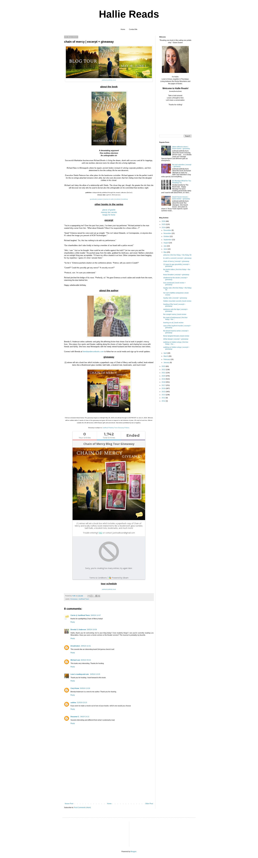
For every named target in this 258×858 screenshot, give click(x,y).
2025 (164, 224)
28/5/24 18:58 (92, 630)
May (165, 252)
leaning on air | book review (173, 323)
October (167, 236)
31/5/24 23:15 (82, 703)
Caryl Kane (75, 688)
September (168, 240)
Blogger (133, 851)
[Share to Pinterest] (99, 596)
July (165, 246)
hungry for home (109, 215)
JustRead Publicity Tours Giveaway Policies (115, 427)
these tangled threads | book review (176, 336)
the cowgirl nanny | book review (174, 314)
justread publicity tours (109, 80)
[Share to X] (94, 596)
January (167, 362)
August (166, 243)
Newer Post (69, 804)
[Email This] (88, 596)
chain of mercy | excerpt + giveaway (176, 261)
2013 (164, 398)
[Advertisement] (109, 782)
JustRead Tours (83, 599)
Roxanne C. (75, 717)
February (167, 359)
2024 (164, 227)
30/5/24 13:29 (85, 688)
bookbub (117, 199)
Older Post (149, 804)
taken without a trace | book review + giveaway (181, 148)
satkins (73, 703)
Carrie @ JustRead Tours (80, 615)
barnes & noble (109, 199)
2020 (164, 376)
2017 (164, 385)
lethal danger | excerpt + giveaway (175, 339)
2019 (164, 379)
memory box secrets (109, 212)
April (165, 353)
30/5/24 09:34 (86, 660)
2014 (164, 395)
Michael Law (75, 660)
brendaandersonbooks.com (93, 352)
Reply (73, 622)
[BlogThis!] (91, 596)
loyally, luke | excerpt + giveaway (175, 298)
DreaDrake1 (75, 646)
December (168, 230)
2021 (164, 373)
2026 (164, 221)
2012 (164, 401)
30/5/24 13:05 (95, 674)
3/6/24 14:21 (84, 717)
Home (123, 29)
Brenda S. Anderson (78, 630)
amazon (100, 199)
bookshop (125, 199)
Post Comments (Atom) (82, 807)
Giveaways (74, 599)
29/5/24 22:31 (86, 646)
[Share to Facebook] (96, 596)
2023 (164, 366)
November (168, 233)
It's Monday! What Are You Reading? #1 (181, 182)
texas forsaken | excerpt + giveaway (176, 275)
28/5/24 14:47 (96, 615)
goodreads (93, 199)
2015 (164, 392)
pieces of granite (108, 210)
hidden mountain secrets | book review (177, 301)
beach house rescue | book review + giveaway (181, 198)
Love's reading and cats (80, 674)
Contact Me (133, 29)
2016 (164, 388)
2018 (164, 382)
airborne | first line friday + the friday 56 (177, 255)
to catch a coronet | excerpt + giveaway (177, 258)
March (166, 356)
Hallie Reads (129, 14)
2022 (164, 370)
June (166, 249)
